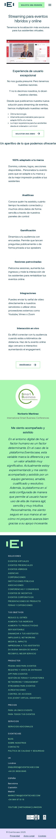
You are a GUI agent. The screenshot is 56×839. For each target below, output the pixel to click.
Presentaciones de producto (24, 601)
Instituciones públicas (21, 581)
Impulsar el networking (21, 637)
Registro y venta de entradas (25, 670)
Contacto (13, 747)
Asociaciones (15, 585)
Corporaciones (17, 577)
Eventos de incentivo (20, 593)
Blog (10, 739)
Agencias (13, 573)
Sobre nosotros (17, 743)
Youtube (12, 807)
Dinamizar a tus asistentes (23, 633)
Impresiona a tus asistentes (24, 645)
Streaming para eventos (21, 686)
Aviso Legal (29, 836)
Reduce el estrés (17, 617)
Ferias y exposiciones (20, 605)
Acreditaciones (17, 690)
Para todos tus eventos (21, 714)
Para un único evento (20, 710)
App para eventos (18, 674)
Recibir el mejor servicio (22, 653)
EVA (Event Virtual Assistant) (24, 698)
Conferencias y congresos (23, 589)
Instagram (25, 807)
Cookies (42, 836)
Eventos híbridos (17, 569)
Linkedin (37, 807)
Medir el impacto (17, 641)
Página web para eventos (22, 666)
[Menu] (49, 5)
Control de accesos (19, 694)
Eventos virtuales (18, 561)
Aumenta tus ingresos (20, 621)
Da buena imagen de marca (23, 649)
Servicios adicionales (20, 726)
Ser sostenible (16, 629)
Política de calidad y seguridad (26, 751)
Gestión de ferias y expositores (26, 678)
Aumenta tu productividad (23, 625)
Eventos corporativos (21, 597)
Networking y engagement (23, 682)
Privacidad (15, 836)
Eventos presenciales (20, 565)
